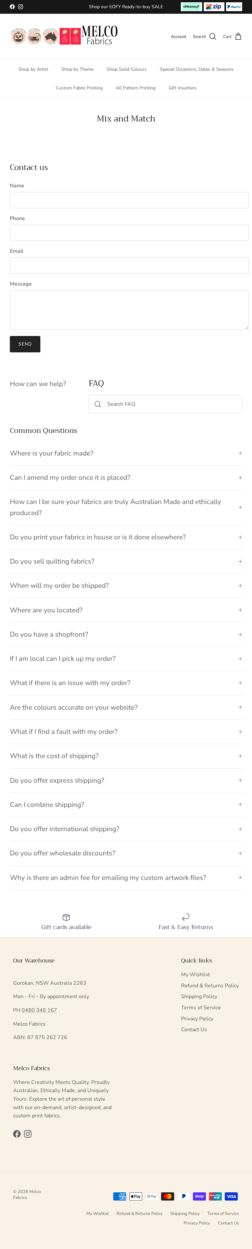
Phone (17, 218)
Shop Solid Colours (127, 69)
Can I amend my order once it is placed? (70, 477)
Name (17, 185)
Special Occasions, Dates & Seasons (197, 69)
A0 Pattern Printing (136, 88)
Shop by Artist (33, 69)
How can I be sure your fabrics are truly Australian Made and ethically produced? (115, 507)
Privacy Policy (197, 1018)
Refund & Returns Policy (210, 985)
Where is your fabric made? (51, 453)
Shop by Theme (77, 69)
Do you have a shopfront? (49, 634)
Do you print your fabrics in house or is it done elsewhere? (98, 537)
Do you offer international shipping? (64, 828)
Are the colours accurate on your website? (73, 707)
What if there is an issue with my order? (70, 682)
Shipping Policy (199, 996)
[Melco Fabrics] (64, 36)
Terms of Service (201, 1007)
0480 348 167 (39, 1010)
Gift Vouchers (183, 88)
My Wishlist (195, 974)
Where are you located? (46, 610)
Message (21, 284)
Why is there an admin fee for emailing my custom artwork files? (108, 877)
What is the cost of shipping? (54, 755)
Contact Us (194, 1029)
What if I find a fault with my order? (63, 731)
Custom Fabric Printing (79, 88)
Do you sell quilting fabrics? (52, 561)
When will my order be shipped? (59, 585)
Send (25, 344)
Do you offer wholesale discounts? (62, 853)
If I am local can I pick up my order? (63, 658)
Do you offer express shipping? (57, 780)
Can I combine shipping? (47, 804)
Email (16, 251)
